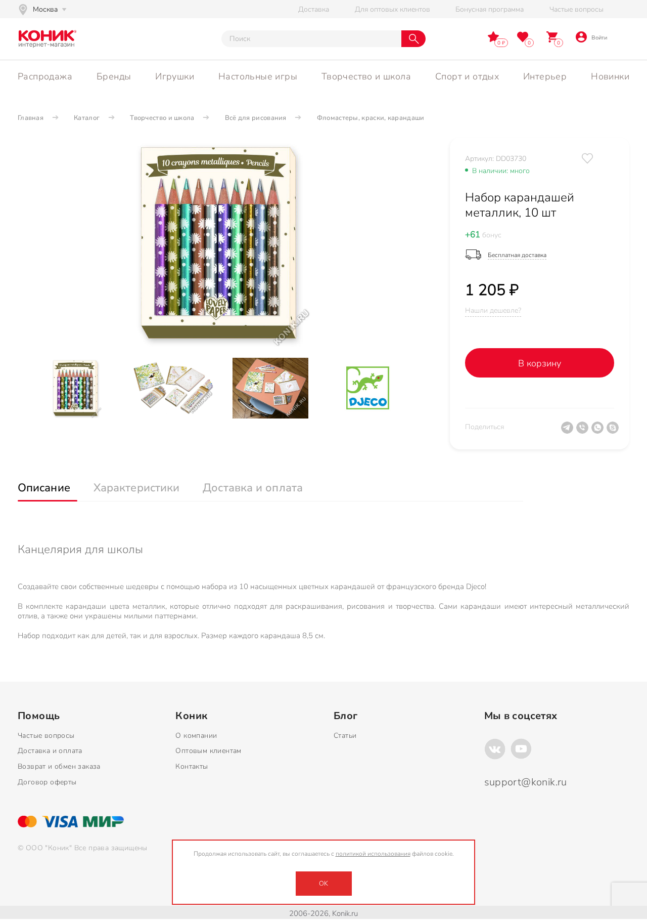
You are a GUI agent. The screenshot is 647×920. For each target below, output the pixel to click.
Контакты (191, 766)
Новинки (610, 76)
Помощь (39, 716)
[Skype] (614, 432)
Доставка (313, 9)
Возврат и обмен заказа (59, 766)
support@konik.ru (525, 782)
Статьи (345, 735)
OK (323, 883)
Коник (191, 716)
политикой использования (373, 854)
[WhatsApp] (599, 432)
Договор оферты (47, 782)
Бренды (114, 76)
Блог (346, 716)
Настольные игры (257, 76)
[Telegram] (568, 432)
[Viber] (583, 432)
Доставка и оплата (50, 751)
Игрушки (174, 76)
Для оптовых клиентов (392, 9)
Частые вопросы (576, 9)
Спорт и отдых (467, 76)
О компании (196, 735)
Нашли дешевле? (493, 310)
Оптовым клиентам (208, 751)
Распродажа (45, 76)
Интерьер (545, 76)
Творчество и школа (366, 76)
